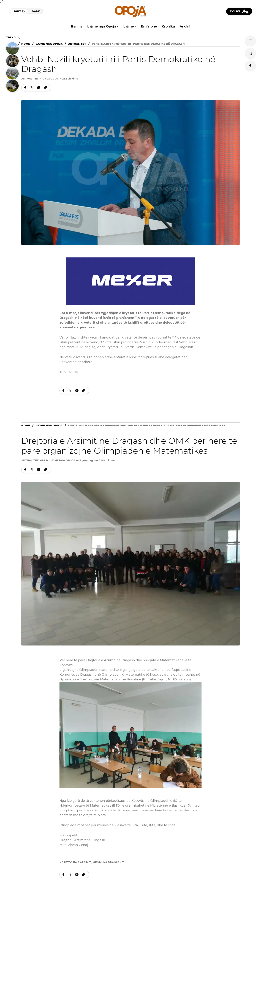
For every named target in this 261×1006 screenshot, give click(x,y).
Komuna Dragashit (109, 862)
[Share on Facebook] (25, 87)
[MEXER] (130, 281)
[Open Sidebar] (250, 40)
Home (25, 43)
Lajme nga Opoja (49, 43)
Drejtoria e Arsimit (76, 862)
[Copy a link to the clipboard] (45, 87)
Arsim (44, 460)
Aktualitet (77, 43)
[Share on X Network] (32, 87)
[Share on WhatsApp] (38, 87)
